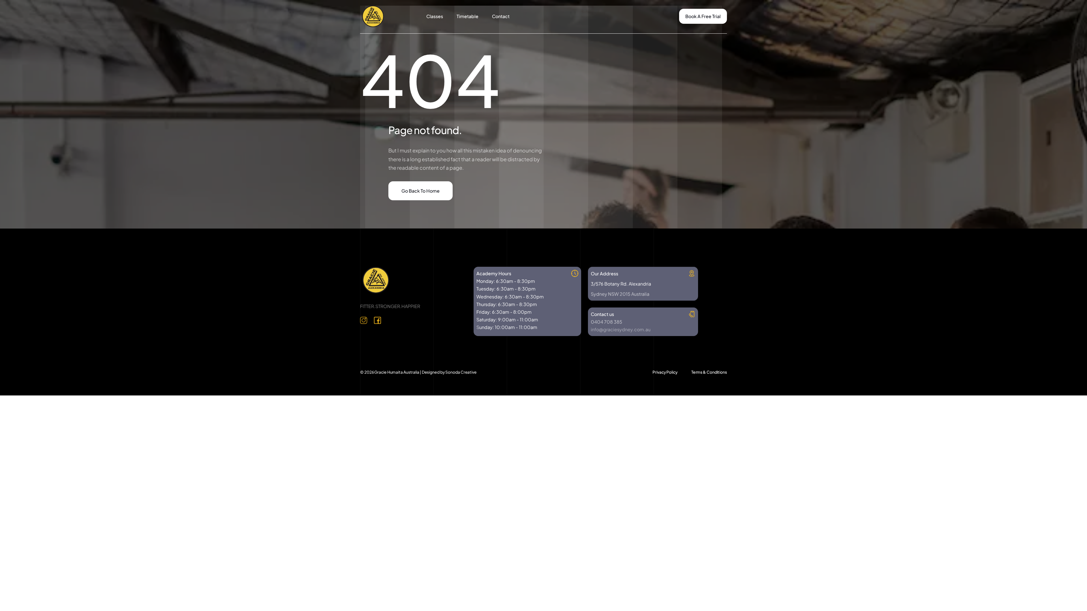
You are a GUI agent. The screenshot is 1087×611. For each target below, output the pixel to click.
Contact (501, 16)
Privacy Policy (665, 372)
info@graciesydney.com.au (621, 329)
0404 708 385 (606, 322)
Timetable (467, 16)
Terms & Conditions (709, 372)
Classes (434, 16)
